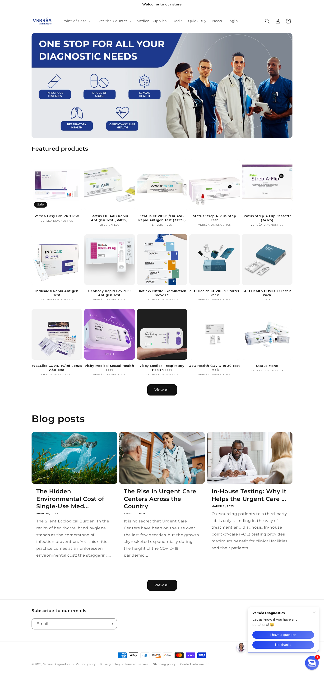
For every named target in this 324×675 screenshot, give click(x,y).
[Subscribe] (111, 624)
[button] (76, 21)
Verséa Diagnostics (56, 664)
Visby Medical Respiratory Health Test (162, 368)
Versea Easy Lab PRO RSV (57, 216)
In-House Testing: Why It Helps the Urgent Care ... (249, 495)
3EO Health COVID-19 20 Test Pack (214, 368)
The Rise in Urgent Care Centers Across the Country (160, 498)
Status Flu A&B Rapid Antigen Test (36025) (109, 218)
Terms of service (136, 664)
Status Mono (267, 366)
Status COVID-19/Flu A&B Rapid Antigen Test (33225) (162, 218)
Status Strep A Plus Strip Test (214, 218)
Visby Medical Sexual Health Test (109, 368)
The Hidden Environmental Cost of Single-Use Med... (70, 498)
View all (162, 389)
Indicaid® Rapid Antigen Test (57, 293)
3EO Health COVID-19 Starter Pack (214, 293)
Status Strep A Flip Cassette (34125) (267, 218)
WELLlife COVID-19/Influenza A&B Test (57, 368)
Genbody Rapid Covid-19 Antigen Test (109, 293)
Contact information (194, 664)
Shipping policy (164, 664)
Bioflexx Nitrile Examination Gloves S (162, 293)
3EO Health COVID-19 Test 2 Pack (267, 293)
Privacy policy (110, 664)
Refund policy (86, 664)
